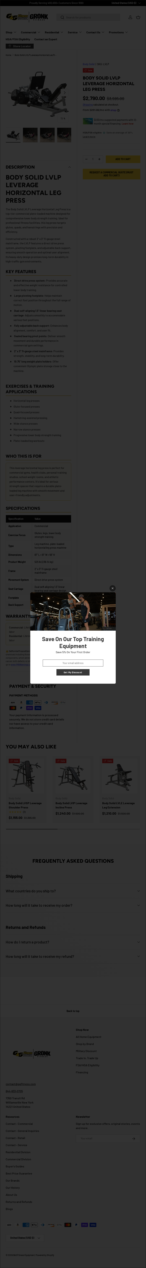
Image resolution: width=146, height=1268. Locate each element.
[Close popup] (113, 588)
